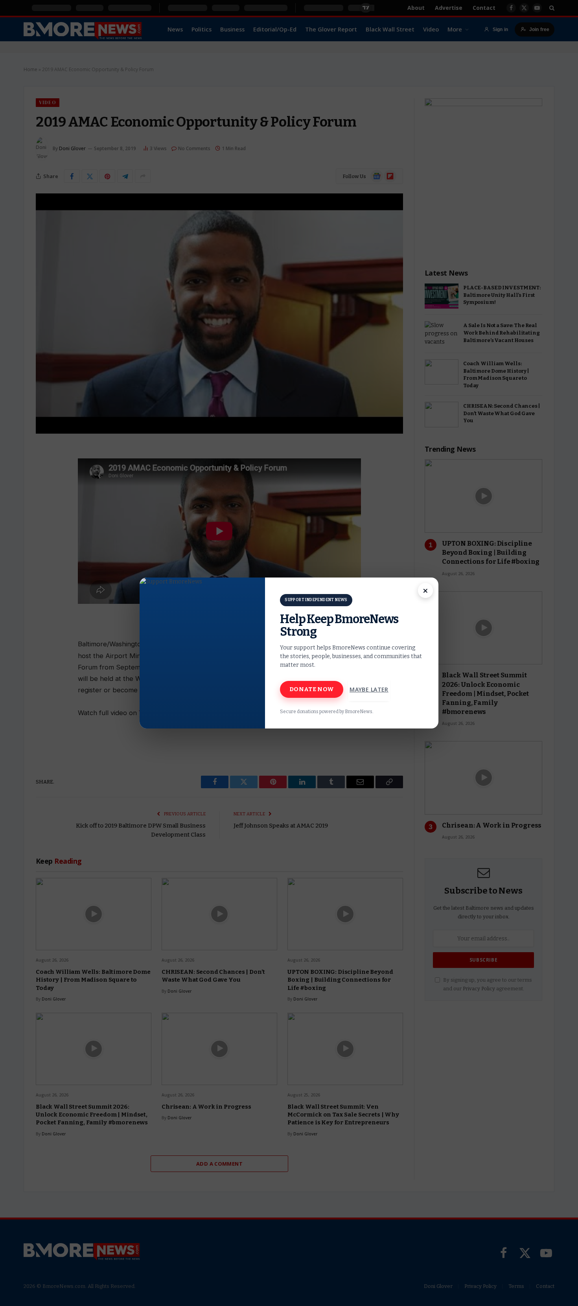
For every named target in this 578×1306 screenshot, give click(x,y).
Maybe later (369, 689)
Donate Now (311, 689)
